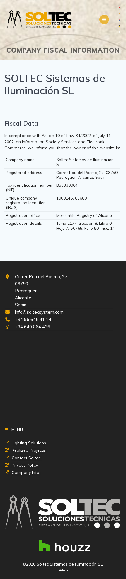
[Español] (120, 13)
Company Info (25, 472)
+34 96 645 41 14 (33, 319)
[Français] (120, 31)
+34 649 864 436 (32, 327)
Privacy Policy (25, 465)
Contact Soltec (26, 457)
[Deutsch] (120, 25)
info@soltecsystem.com (39, 312)
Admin (64, 570)
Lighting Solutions (29, 442)
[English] (120, 7)
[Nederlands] (120, 19)
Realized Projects (28, 450)
